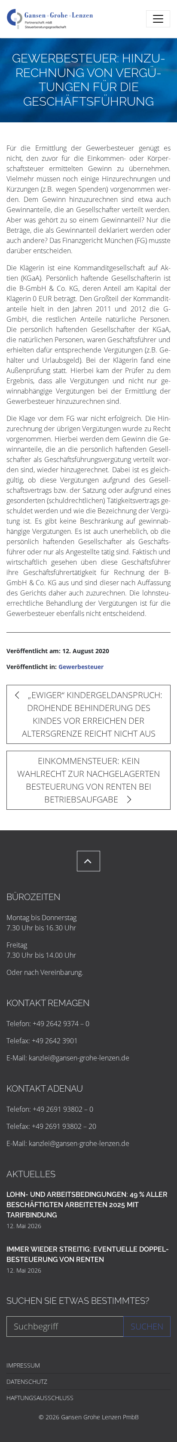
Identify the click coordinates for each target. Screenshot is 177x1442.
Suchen (147, 1326)
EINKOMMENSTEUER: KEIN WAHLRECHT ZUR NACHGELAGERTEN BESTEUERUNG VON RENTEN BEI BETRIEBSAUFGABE (88, 780)
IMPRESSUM (23, 1365)
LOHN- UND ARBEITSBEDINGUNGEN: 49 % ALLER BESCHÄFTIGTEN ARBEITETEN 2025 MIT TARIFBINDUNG (87, 1204)
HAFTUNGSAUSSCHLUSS (39, 1398)
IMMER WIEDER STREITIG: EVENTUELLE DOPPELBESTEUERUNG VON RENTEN (87, 1254)
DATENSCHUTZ (26, 1381)
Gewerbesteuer (81, 667)
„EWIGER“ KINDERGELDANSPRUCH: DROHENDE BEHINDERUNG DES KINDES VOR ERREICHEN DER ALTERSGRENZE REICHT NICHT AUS (92, 714)
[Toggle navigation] (158, 18)
